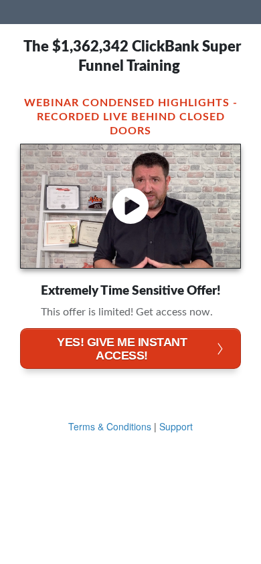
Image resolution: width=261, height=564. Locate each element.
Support (176, 426)
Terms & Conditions (109, 426)
